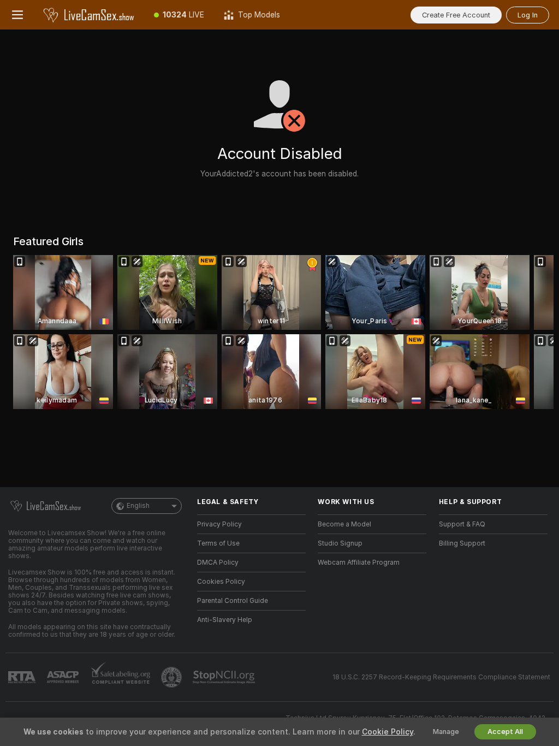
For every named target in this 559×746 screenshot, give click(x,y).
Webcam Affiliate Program (359, 562)
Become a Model (344, 524)
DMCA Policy (218, 562)
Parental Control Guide (232, 601)
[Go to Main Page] (89, 14)
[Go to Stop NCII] (225, 677)
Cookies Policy (221, 581)
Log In (528, 15)
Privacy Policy (219, 524)
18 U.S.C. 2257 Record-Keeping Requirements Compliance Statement (441, 677)
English (138, 506)
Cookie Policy (387, 731)
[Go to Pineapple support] (172, 677)
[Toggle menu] (17, 14)
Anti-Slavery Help (224, 620)
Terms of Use (218, 543)
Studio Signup (340, 543)
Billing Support (462, 543)
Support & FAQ (462, 524)
